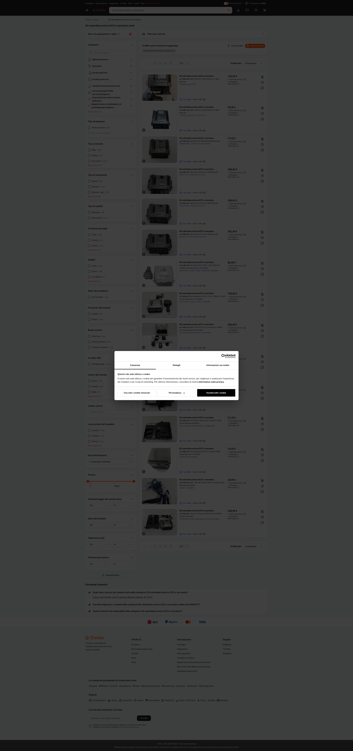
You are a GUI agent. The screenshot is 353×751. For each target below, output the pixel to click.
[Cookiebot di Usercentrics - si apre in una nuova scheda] (223, 356)
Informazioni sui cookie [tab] (217, 365)
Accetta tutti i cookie (216, 393)
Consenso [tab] (135, 365)
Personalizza (175, 393)
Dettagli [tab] (176, 365)
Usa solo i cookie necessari (137, 393)
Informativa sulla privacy (211, 382)
